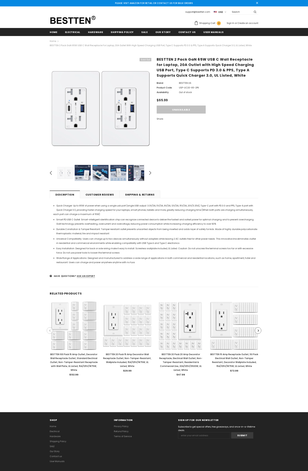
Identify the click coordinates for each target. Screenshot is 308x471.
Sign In (231, 23)
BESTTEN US (185, 83)
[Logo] (73, 20)
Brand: (160, 83)
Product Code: (164, 87)
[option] (100, 109)
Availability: (163, 92)
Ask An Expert (86, 276)
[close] (257, 3)
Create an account (247, 23)
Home (53, 41)
